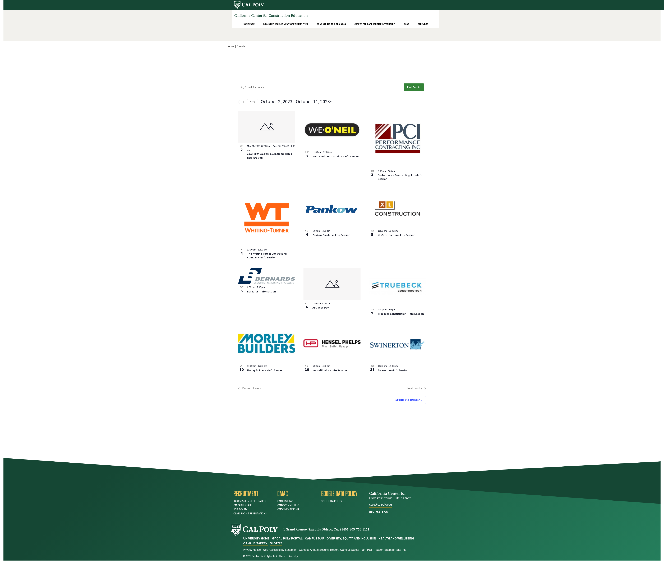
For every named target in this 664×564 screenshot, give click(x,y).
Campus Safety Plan (352, 549)
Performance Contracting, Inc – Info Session (400, 177)
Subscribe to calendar (407, 400)
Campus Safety (255, 543)
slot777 (276, 543)
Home (231, 46)
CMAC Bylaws (285, 501)
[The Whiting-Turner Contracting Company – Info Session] (266, 217)
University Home (256, 538)
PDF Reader (375, 549)
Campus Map (314, 538)
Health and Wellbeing (396, 538)
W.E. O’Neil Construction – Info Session (335, 156)
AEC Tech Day (320, 308)
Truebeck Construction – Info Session (401, 314)
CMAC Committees (288, 505)
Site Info (401, 549)
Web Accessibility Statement (279, 549)
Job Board (240, 509)
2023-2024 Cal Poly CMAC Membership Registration (269, 156)
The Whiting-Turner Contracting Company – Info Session (267, 255)
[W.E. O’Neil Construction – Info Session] (332, 130)
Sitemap (389, 549)
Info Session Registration (249, 501)
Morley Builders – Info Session (265, 370)
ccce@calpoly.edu (380, 505)
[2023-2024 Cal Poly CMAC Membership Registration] (266, 127)
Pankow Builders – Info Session (331, 235)
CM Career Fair (242, 505)
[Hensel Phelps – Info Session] (332, 344)
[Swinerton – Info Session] (397, 344)
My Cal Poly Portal (287, 538)
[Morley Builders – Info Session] (266, 344)
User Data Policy (331, 501)
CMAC (406, 24)
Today (252, 101)
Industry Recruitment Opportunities (285, 24)
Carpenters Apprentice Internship (374, 24)
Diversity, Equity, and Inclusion (351, 538)
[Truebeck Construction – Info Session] (397, 287)
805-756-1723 (379, 512)
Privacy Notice (252, 549)
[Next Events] (244, 102)
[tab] (253, 493)
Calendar (423, 24)
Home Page (249, 24)
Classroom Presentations (250, 513)
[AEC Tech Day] (332, 284)
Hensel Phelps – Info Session (329, 370)
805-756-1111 (359, 529)
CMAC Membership (288, 509)
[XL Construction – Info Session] (397, 208)
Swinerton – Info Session (393, 370)
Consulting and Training (331, 24)
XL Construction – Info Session (396, 235)
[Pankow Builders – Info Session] (332, 208)
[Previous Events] (239, 102)
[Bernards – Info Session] (266, 276)
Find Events (414, 87)
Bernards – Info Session (261, 291)
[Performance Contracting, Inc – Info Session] (397, 139)
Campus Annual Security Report (318, 549)
